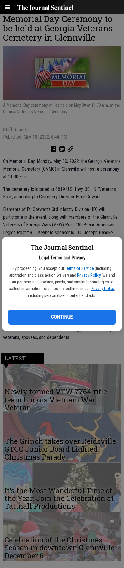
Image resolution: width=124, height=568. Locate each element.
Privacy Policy (89, 275)
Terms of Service (79, 268)
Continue (62, 317)
